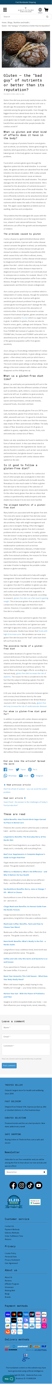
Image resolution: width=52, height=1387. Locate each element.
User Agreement (11, 1263)
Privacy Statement (12, 1260)
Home (4, 22)
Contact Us (9, 1226)
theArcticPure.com (34, 1375)
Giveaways (9, 1287)
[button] (40, 10)
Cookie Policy (10, 1253)
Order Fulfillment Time (14, 1236)
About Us (8, 1277)
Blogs (10, 22)
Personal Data (11, 1256)
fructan (25, 318)
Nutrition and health (21, 22)
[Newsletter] (44, 1172)
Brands (8, 1297)
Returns (8, 1239)
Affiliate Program (12, 1284)
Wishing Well (10, 1290)
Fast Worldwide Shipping (26, 2)
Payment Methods (12, 1229)
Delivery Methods (12, 1233)
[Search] (47, 16)
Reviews (8, 1280)
